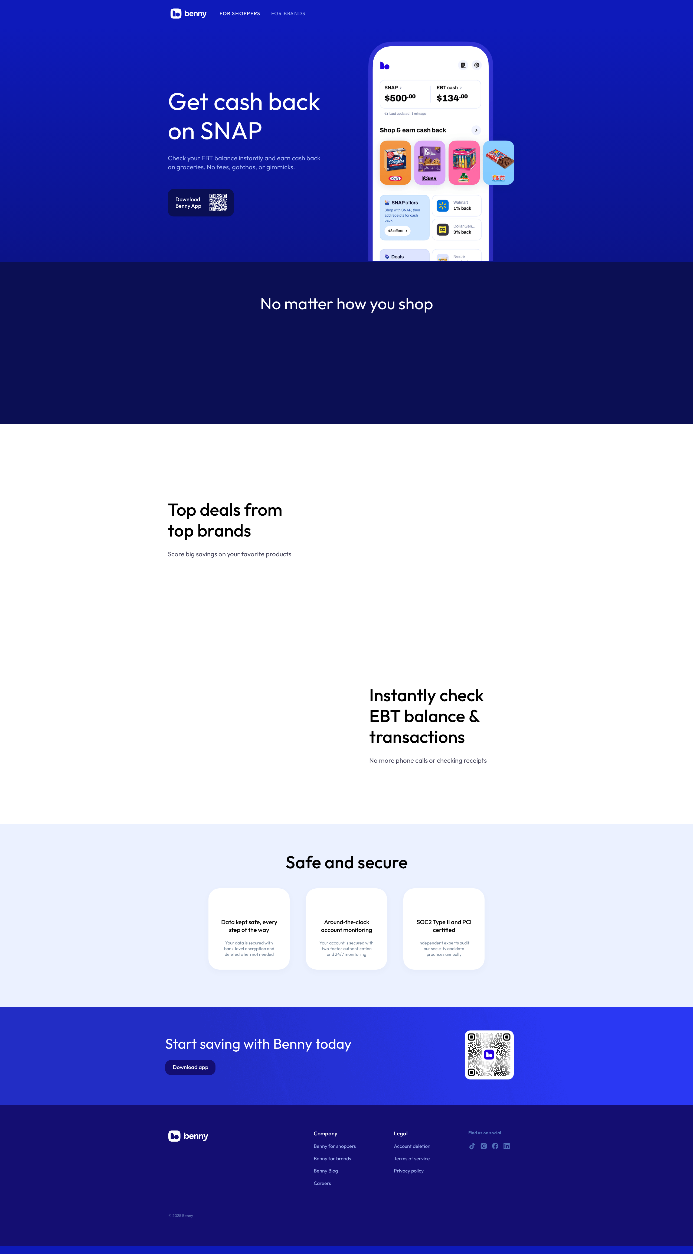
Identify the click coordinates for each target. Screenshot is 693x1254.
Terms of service (412, 1158)
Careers (322, 1183)
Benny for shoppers (335, 1146)
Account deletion (412, 1146)
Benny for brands (332, 1158)
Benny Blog (326, 1171)
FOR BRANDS (288, 13)
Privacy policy (409, 1171)
